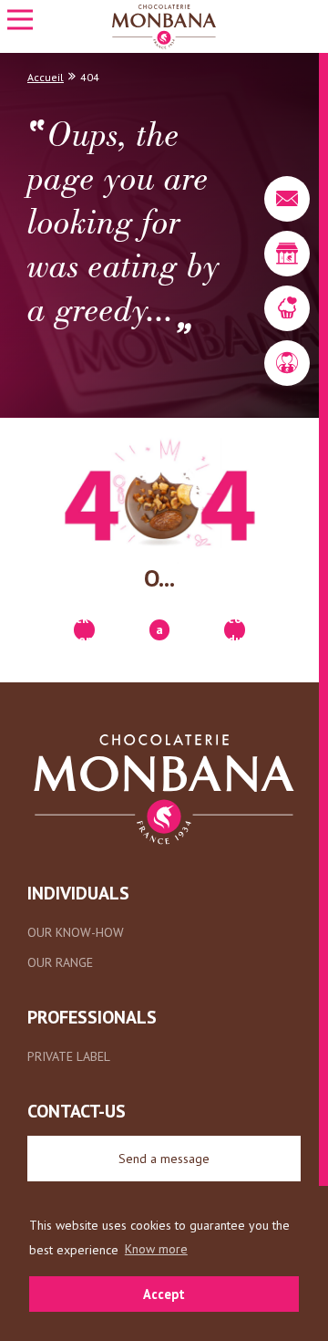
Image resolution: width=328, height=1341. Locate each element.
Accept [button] (164, 1294)
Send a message (164, 1158)
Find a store (159, 629)
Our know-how (75, 932)
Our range (60, 962)
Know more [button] (156, 1249)
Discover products (234, 629)
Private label (68, 1056)
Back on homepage (84, 629)
